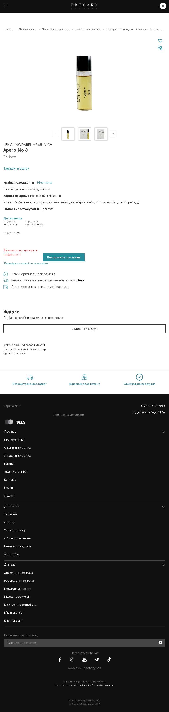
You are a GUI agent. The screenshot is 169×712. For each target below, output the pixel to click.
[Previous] (56, 134)
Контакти (10, 480)
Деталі (81, 280)
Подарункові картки (17, 588)
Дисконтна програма (18, 572)
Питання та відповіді (18, 546)
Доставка (10, 514)
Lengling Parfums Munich (28, 145)
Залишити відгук (84, 329)
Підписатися (161, 642)
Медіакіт (9, 496)
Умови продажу (14, 530)
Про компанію (14, 439)
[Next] (113, 134)
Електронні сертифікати (20, 605)
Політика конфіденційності (75, 685)
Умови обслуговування (103, 685)
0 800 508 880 (153, 406)
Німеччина (44, 183)
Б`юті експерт (14, 613)
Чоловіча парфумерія (56, 29)
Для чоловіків (27, 29)
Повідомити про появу (64, 257)
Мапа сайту (12, 554)
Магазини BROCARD (17, 455)
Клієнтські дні (13, 621)
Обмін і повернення (17, 538)
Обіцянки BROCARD (17, 447)
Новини (9, 488)
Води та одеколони (88, 29)
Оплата (9, 522)
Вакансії (9, 463)
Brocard (8, 29)
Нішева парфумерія (17, 596)
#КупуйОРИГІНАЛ (15, 472)
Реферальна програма (19, 580)
